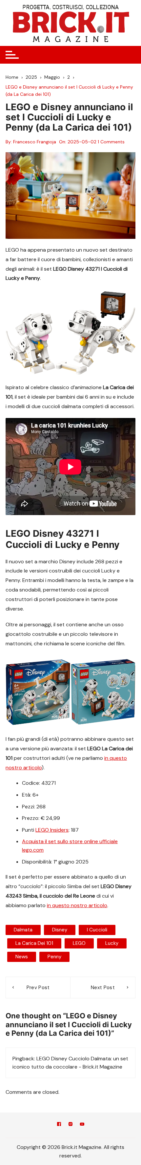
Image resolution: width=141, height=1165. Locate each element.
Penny (54, 956)
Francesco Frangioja (34, 142)
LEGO (79, 943)
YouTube (82, 1125)
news (21, 956)
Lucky (111, 943)
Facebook (59, 1125)
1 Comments (111, 142)
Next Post (103, 987)
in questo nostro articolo (77, 905)
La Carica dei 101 (34, 943)
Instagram (70, 1125)
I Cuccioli (97, 929)
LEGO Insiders (52, 829)
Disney (59, 929)
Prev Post (38, 987)
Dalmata (23, 929)
